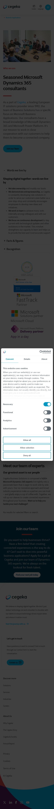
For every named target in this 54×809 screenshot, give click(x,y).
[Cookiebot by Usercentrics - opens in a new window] (39, 352)
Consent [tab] (10, 359)
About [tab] (44, 359)
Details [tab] (27, 359)
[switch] (47, 412)
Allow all (27, 440)
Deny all (27, 455)
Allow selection (27, 448)
